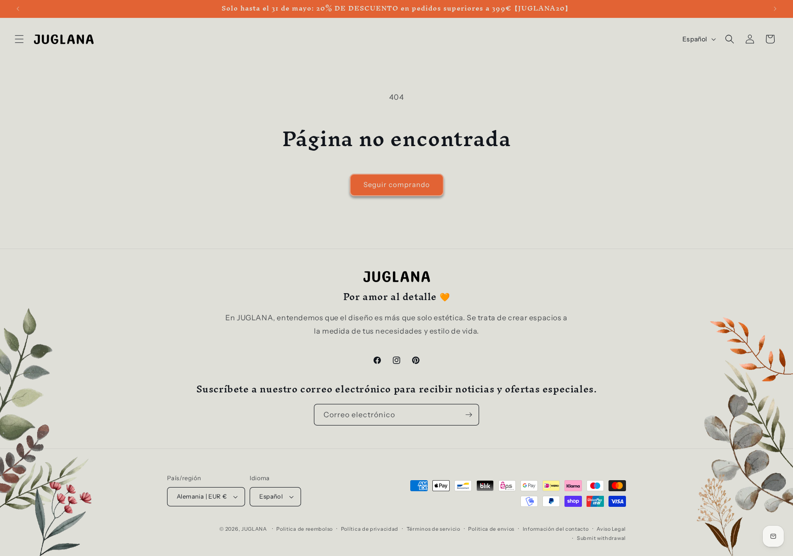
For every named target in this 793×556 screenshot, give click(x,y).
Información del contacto (556, 529)
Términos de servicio (433, 529)
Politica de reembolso (304, 529)
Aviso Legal (611, 529)
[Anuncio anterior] (18, 8)
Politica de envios (491, 529)
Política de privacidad (369, 529)
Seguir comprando (396, 184)
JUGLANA (254, 529)
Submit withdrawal (601, 538)
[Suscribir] (468, 415)
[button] (19, 39)
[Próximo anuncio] (775, 8)
